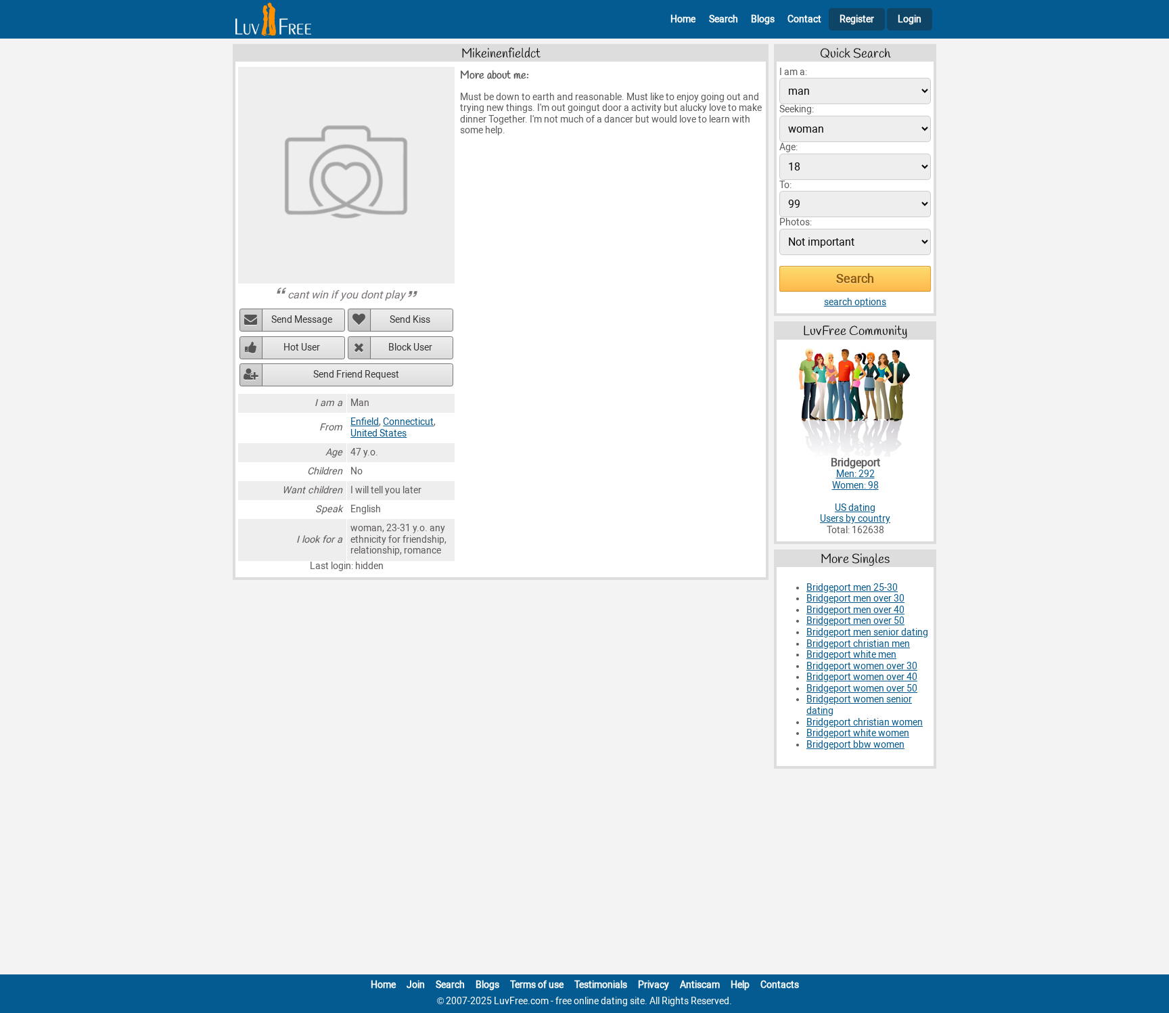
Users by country (855, 518)
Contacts (779, 985)
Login (909, 19)
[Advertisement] (584, 874)
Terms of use (537, 985)
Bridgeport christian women (864, 722)
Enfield (364, 422)
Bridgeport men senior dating (867, 632)
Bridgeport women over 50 (861, 688)
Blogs (763, 19)
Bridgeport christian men (858, 644)
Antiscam (700, 985)
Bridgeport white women (857, 733)
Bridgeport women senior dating (859, 705)
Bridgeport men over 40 (855, 610)
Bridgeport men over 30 (855, 598)
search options (855, 302)
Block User (410, 347)
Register (857, 19)
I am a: (793, 72)
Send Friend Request (356, 374)
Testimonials (600, 985)
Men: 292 (855, 474)
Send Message (301, 319)
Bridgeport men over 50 (855, 621)
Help (740, 985)
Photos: (795, 222)
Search (723, 19)
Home (682, 19)
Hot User (301, 347)
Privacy (653, 985)
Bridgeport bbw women (855, 744)
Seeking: (796, 109)
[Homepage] (273, 19)
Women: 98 (855, 485)
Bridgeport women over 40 (861, 677)
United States (378, 433)
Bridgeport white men (851, 654)
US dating (855, 508)
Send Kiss (410, 319)
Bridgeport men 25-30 (852, 587)
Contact (804, 19)
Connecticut (408, 422)
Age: (788, 147)
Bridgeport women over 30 (861, 666)
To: (785, 185)
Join (416, 985)
